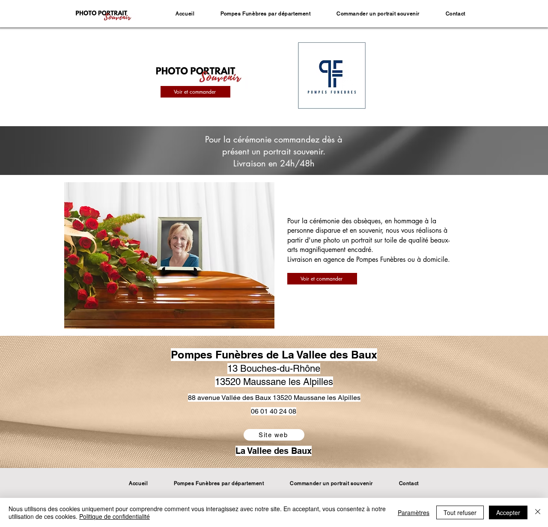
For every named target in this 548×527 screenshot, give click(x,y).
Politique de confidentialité (114, 516)
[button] (265, 13)
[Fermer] (538, 512)
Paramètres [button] (413, 512)
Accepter (508, 512)
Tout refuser (460, 512)
